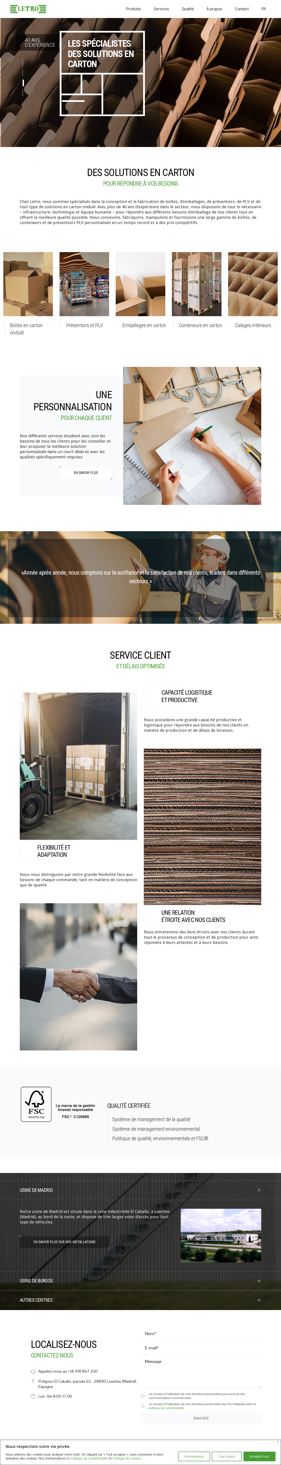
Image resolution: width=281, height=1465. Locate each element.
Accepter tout (259, 1456)
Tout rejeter (226, 1456)
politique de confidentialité (166, 1408)
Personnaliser (194, 1456)
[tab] (140, 1190)
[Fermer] (278, 1442)
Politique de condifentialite (89, 1458)
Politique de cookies (127, 1458)
